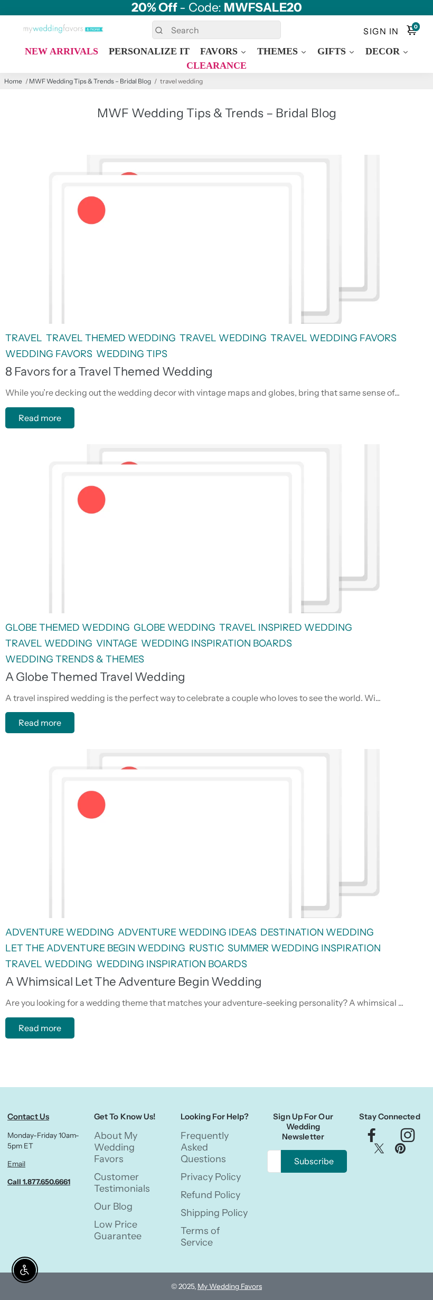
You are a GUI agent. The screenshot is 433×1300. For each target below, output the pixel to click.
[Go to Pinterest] (400, 1151)
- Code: (216, 7)
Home (13, 81)
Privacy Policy (211, 1177)
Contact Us (28, 1116)
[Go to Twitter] (379, 1151)
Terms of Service (200, 1236)
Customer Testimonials (122, 1182)
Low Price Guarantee (118, 1230)
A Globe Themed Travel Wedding (95, 676)
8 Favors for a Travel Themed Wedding (109, 371)
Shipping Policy (214, 1213)
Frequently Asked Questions (205, 1147)
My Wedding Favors (229, 1286)
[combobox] (216, 30)
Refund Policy (210, 1195)
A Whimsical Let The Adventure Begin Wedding (133, 981)
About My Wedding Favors (115, 1147)
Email (16, 1163)
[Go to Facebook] (371, 1138)
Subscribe (314, 1161)
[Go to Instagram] (407, 1138)
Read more (39, 418)
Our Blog (113, 1206)
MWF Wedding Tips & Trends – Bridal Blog (90, 81)
